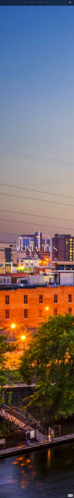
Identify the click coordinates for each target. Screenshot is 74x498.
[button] (26, 2)
